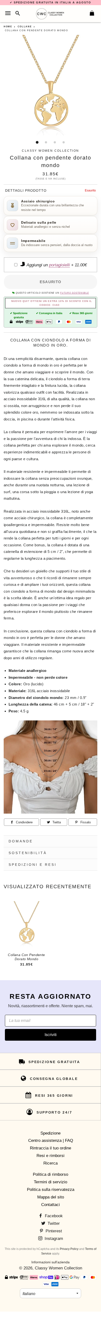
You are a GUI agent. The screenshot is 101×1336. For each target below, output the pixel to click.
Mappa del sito (50, 1197)
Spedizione (50, 1133)
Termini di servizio (50, 1182)
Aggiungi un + (56, 265)
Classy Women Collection (58, 1268)
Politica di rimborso (50, 1174)
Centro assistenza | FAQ (50, 1140)
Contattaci (50, 1204)
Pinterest (53, 1231)
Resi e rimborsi (50, 1155)
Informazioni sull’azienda (50, 1262)
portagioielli (59, 265)
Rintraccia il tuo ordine (50, 1148)
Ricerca (50, 1163)
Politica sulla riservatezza (50, 1189)
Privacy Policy (69, 1249)
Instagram (53, 1238)
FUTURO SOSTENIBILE (74, 293)
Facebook (53, 1216)
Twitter (53, 1223)
